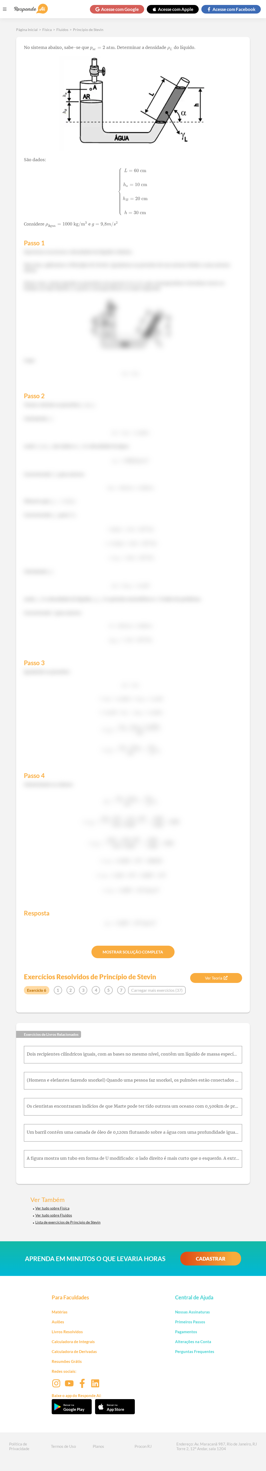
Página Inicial (27, 29)
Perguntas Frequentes (194, 1351)
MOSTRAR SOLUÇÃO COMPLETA (133, 952)
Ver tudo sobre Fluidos (53, 1215)
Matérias (60, 1312)
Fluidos (62, 29)
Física (47, 29)
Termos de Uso (63, 1446)
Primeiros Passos (190, 1321)
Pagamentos (186, 1331)
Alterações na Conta (193, 1341)
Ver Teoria (213, 978)
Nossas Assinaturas (192, 1312)
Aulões (58, 1321)
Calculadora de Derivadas (74, 1351)
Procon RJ (143, 1446)
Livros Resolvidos (67, 1331)
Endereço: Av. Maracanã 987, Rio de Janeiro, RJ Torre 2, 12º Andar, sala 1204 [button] (216, 1446)
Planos (98, 1446)
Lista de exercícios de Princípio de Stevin (68, 1222)
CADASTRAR (210, 1259)
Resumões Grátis (67, 1361)
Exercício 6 (36, 990)
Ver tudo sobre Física (52, 1208)
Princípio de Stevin (88, 29)
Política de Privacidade (19, 1446)
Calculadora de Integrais (73, 1341)
